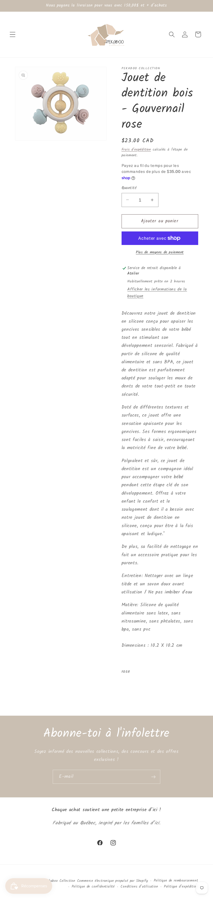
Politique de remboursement (176, 880)
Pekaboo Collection (60, 881)
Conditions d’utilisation (139, 886)
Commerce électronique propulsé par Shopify (112, 881)
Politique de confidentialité (93, 886)
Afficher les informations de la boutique (157, 293)
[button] (12, 34)
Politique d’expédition (181, 886)
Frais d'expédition (136, 149)
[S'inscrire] (153, 777)
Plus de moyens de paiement (160, 252)
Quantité (129, 188)
